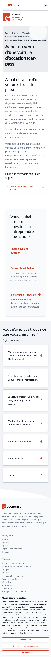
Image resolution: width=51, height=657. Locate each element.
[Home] (6, 33)
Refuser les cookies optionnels (25, 646)
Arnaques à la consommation (15, 591)
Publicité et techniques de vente (16, 566)
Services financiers (10, 579)
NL (5, 5)
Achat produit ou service (13, 563)
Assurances (7, 585)
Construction (8, 588)
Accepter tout (25, 639)
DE (15, 5)
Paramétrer (25, 653)
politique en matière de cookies (19, 633)
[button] (25, 274)
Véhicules (26, 33)
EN (19, 5)
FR (10, 5)
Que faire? (6, 545)
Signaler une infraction (12, 548)
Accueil (5, 539)
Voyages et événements (12, 576)
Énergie (5, 569)
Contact (5, 552)
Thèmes (15, 33)
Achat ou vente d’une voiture (17, 36)
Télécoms (6, 572)
